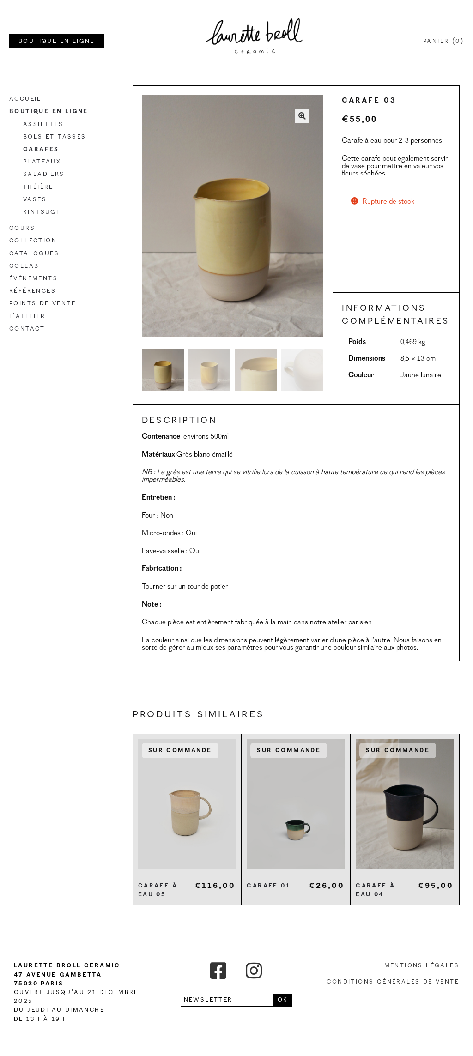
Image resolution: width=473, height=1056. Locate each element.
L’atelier (27, 316)
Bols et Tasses (54, 136)
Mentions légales (421, 965)
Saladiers (44, 174)
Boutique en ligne (48, 111)
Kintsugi (41, 212)
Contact (27, 328)
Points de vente (42, 303)
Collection (33, 240)
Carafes (41, 149)
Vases (35, 199)
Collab (24, 266)
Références (32, 291)
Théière (38, 187)
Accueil (25, 99)
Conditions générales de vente (393, 981)
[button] (302, 116)
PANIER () (443, 41)
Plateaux (42, 161)
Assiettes (43, 124)
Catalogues (34, 253)
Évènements (33, 278)
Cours (22, 228)
